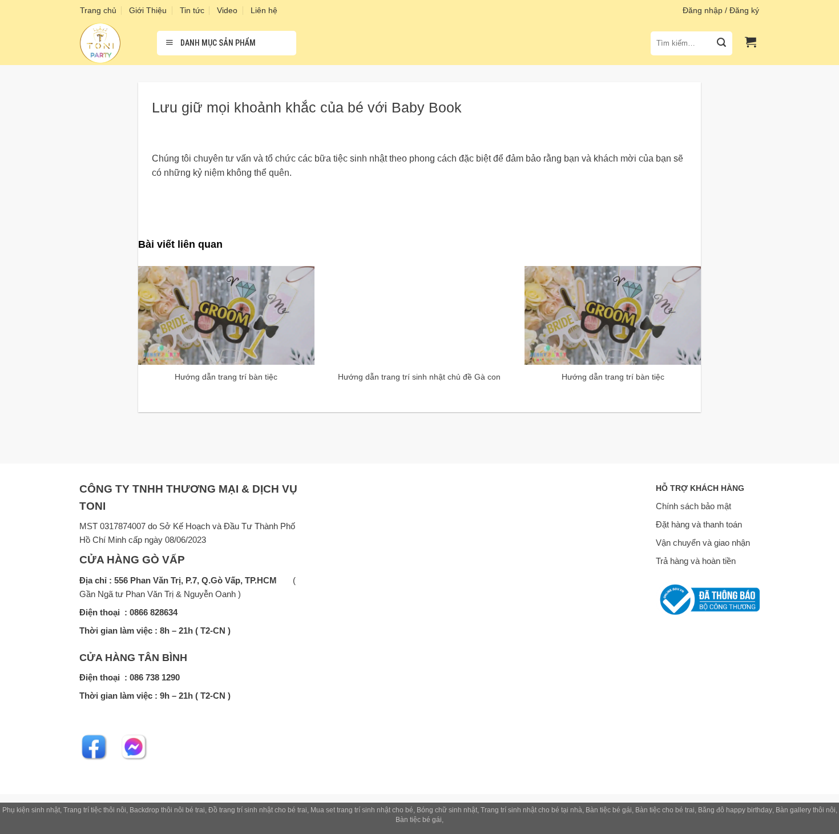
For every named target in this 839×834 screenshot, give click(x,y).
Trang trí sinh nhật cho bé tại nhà (531, 810)
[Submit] (721, 43)
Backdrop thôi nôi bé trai (167, 810)
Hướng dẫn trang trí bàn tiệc (226, 376)
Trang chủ (98, 10)
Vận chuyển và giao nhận (703, 542)
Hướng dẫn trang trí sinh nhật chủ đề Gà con (419, 376)
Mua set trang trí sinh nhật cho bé (361, 810)
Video (227, 10)
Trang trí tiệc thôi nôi (94, 810)
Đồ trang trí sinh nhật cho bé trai (257, 810)
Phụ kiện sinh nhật (31, 810)
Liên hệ (264, 10)
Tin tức (192, 10)
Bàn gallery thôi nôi (806, 810)
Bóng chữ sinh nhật (447, 810)
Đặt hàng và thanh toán (699, 524)
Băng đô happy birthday (735, 810)
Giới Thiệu (148, 10)
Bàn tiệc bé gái (609, 810)
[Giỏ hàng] (750, 42)
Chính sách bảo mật (693, 506)
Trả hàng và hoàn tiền (696, 561)
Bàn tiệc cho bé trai (665, 810)
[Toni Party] (110, 43)
